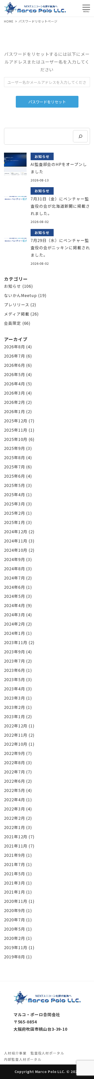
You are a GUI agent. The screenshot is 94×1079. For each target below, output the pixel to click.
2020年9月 (14, 910)
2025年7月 (14, 467)
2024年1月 (14, 633)
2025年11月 (15, 430)
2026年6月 (14, 365)
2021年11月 (15, 846)
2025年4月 (14, 494)
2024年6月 (14, 587)
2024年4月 (14, 605)
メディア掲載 (16, 314)
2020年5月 (14, 929)
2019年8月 (14, 957)
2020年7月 (14, 920)
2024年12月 (15, 531)
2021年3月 (14, 883)
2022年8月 (14, 762)
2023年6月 (14, 670)
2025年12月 (15, 421)
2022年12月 (15, 726)
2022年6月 (14, 781)
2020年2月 (14, 938)
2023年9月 (14, 652)
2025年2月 (14, 513)
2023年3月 (14, 698)
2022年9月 (14, 753)
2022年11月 (15, 735)
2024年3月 (14, 615)
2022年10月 (15, 744)
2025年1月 (14, 522)
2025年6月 (14, 476)
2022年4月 (14, 799)
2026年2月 (14, 402)
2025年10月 (15, 439)
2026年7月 (14, 356)
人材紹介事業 (15, 1052)
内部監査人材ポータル (22, 1059)
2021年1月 (14, 892)
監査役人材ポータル (47, 1052)
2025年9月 (14, 448)
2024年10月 (15, 550)
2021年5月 (14, 874)
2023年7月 (14, 661)
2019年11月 (15, 947)
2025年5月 (14, 485)
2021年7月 (14, 864)
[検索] (80, 136)
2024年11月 (15, 541)
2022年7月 (14, 772)
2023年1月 (14, 716)
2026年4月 (14, 384)
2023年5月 (14, 679)
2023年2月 (14, 707)
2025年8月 (14, 457)
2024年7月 (14, 578)
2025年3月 (14, 504)
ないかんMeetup (20, 295)
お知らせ (12, 286)
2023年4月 (14, 689)
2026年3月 (14, 393)
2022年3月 (14, 809)
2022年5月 (14, 790)
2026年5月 (14, 374)
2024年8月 (14, 569)
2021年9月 (14, 855)
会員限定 (12, 323)
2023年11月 (15, 642)
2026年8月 (14, 347)
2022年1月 (14, 827)
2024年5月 (14, 596)
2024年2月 (14, 624)
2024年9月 (14, 559)
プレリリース (16, 305)
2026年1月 (14, 411)
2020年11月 (15, 901)
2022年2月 (14, 818)
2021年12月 (15, 837)
